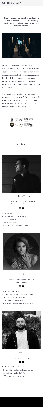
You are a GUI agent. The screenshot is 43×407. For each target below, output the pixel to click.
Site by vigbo (21, 401)
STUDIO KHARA (11, 3)
